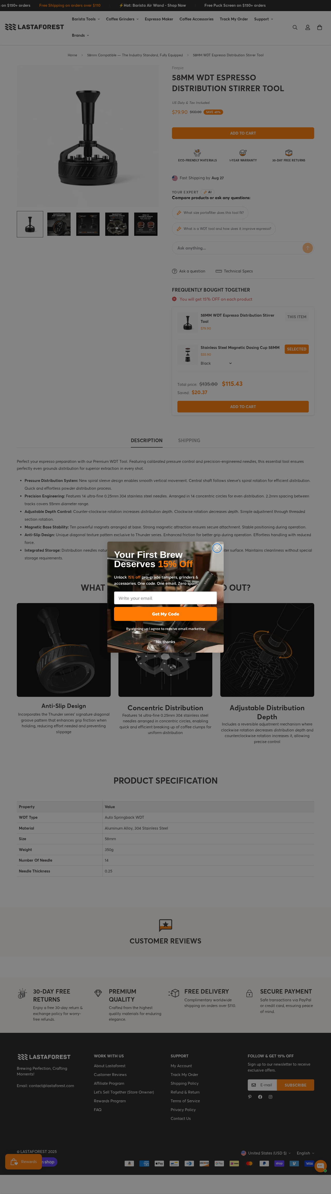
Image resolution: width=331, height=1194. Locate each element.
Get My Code (165, 613)
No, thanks (165, 641)
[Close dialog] (217, 548)
